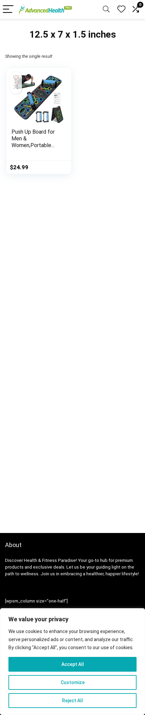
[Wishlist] (121, 9)
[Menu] (8, 9)
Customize (73, 682)
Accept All (72, 664)
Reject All (72, 700)
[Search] (106, 9)
